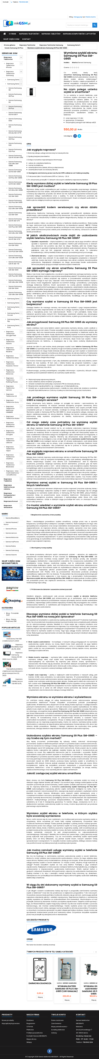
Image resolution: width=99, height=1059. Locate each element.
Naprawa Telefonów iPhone (10, 65)
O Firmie (12, 34)
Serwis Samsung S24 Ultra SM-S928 (16, 257)
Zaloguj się (78, 17)
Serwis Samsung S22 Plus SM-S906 (15, 201)
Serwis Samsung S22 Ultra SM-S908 (16, 207)
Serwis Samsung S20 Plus (15, 150)
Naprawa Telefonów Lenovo (10, 388)
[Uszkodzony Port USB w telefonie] (7, 634)
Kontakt (5, 2)
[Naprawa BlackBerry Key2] (7, 646)
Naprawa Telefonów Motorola (10, 372)
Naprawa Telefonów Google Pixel (11, 333)
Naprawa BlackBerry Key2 (17, 646)
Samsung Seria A (14, 79)
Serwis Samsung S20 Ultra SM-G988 (15, 164)
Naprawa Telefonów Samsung (10, 73)
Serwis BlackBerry (12, 518)
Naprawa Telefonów (29, 34)
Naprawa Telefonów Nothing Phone (12, 380)
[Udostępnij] (75, 136)
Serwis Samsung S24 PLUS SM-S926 (16, 250)
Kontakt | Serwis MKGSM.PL (37, 1036)
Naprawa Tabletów (51, 34)
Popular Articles (11, 627)
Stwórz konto (90, 17)
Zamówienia (56, 1023)
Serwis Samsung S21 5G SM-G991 (15, 171)
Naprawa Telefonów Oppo (10, 449)
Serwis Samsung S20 (15, 144)
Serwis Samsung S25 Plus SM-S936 (15, 275)
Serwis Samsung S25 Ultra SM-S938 (16, 281)
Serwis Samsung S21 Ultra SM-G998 (16, 189)
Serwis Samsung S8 (15, 89)
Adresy (54, 1033)
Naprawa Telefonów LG (11, 395)
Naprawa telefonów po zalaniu (9, 487)
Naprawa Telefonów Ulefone (10, 441)
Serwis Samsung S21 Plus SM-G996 (15, 177)
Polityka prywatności (35, 1033)
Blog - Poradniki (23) (12, 614)
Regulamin (31, 1023)
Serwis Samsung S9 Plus (15, 107)
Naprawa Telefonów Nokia (12, 417)
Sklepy (29, 1042)
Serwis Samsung (12, 550)
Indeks (66, 62)
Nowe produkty (8, 1020)
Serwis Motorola (11, 537)
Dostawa (30, 1020)
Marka (75, 62)
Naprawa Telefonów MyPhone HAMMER (10, 409)
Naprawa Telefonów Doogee (10, 432)
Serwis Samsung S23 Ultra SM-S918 (15, 232)
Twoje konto (58, 1014)
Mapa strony (31, 1039)
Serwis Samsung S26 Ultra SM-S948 (16, 293)
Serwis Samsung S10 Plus (15, 138)
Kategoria (7, 607)
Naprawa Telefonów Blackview (10, 465)
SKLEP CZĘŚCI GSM (11, 39)
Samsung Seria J (14, 298)
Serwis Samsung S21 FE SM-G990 (15, 183)
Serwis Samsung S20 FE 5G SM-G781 (16, 156)
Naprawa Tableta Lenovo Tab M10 (17, 681)
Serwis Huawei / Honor (11, 523)
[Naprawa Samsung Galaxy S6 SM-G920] (7, 654)
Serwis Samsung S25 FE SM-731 (15, 263)
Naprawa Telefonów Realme (10, 350)
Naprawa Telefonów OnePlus (10, 457)
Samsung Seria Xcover (13, 314)
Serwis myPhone (12, 542)
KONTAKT (26, 39)
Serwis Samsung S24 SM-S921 (15, 244)
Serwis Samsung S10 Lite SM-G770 (15, 132)
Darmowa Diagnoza (40, 983)
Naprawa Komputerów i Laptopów (79, 34)
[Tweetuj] (79, 136)
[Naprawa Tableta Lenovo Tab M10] (7, 681)
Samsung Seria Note (13, 308)
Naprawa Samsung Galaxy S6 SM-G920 (12, 656)
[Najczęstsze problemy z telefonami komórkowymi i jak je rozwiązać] (7, 664)
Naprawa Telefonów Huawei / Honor (12, 364)
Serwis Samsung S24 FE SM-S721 (15, 238)
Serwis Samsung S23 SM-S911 (15, 214)
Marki (5, 513)
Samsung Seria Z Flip (14, 320)
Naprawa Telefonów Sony (12, 401)
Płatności (30, 1030)
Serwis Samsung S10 (15, 126)
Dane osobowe (57, 1020)
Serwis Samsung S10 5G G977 (15, 113)
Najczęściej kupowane (11, 1023)
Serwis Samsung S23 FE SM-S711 (15, 220)
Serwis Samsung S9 (15, 101)
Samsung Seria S (14, 84)
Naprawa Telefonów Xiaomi (10, 342)
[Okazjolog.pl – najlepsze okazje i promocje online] (12, 600)
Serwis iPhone (11, 529)
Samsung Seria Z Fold (14, 326)
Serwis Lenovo (11, 533)
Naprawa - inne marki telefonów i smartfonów (12, 473)
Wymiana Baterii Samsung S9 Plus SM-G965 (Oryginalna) (66, 989)
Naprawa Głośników (8, 506)
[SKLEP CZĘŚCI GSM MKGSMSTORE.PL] (12, 573)
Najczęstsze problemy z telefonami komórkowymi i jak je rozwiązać (12, 671)
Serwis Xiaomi (11, 555)
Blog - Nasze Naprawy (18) (11, 620)
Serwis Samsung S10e (15, 120)
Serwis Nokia (10, 546)
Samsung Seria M (14, 303)
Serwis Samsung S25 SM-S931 (15, 269)
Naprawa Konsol (11, 501)
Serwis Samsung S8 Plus (15, 95)
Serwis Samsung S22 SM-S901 (15, 195)
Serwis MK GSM (9, 53)
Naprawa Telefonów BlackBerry (10, 424)
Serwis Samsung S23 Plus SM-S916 (15, 226)
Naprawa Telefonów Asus (12, 357)
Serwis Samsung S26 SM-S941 (15, 287)
